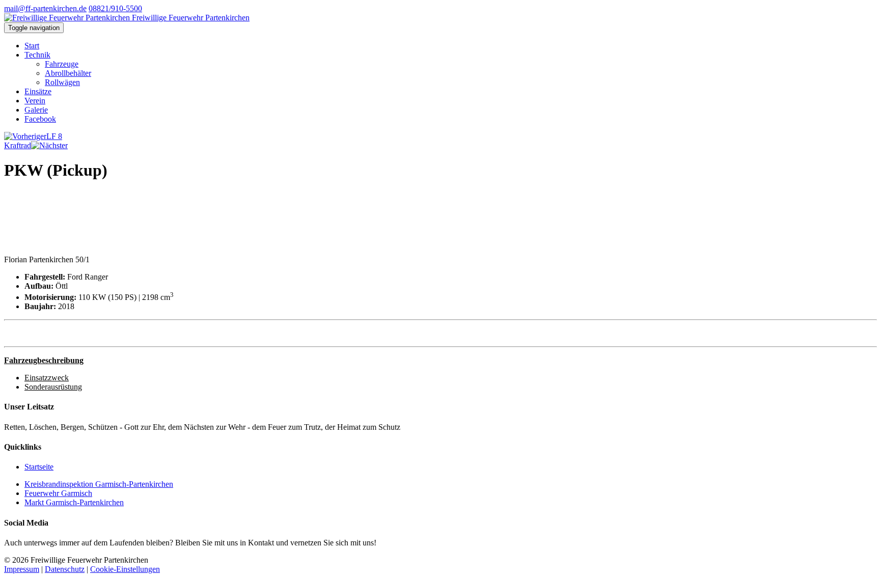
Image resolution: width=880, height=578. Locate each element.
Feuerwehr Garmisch (58, 493)
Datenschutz (65, 569)
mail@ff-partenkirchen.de (45, 8)
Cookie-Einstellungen (125, 569)
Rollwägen (62, 82)
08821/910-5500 (115, 8)
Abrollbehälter (68, 73)
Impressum (21, 569)
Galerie (36, 109)
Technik (37, 54)
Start (31, 45)
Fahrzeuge (61, 64)
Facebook (40, 119)
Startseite (38, 466)
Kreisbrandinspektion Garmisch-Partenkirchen (98, 484)
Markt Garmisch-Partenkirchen (74, 502)
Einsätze (37, 91)
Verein (34, 100)
